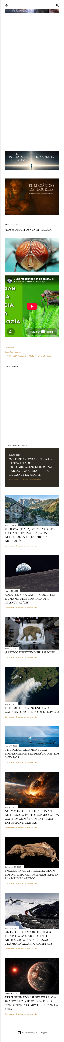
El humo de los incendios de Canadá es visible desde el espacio (32, 710)
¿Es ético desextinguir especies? (30, 652)
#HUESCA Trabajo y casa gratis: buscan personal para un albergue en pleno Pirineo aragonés (30, 535)
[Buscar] (57, 5)
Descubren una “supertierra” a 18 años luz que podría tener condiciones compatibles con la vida (31, 1003)
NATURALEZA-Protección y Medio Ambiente (24, 356)
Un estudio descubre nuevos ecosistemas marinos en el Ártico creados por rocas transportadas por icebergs (28, 937)
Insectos (17, 352)
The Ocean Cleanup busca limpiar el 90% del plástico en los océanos (32, 753)
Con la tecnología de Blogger (34, 1033)
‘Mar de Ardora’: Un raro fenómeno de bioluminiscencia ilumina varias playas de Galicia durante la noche (30, 467)
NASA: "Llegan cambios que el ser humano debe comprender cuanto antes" (31, 598)
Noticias (47, 356)
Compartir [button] (9, 348)
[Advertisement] (32, 46)
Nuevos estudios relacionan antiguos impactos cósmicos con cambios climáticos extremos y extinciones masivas (32, 816)
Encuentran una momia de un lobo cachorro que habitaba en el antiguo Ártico (32, 874)
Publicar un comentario (31, 480)
